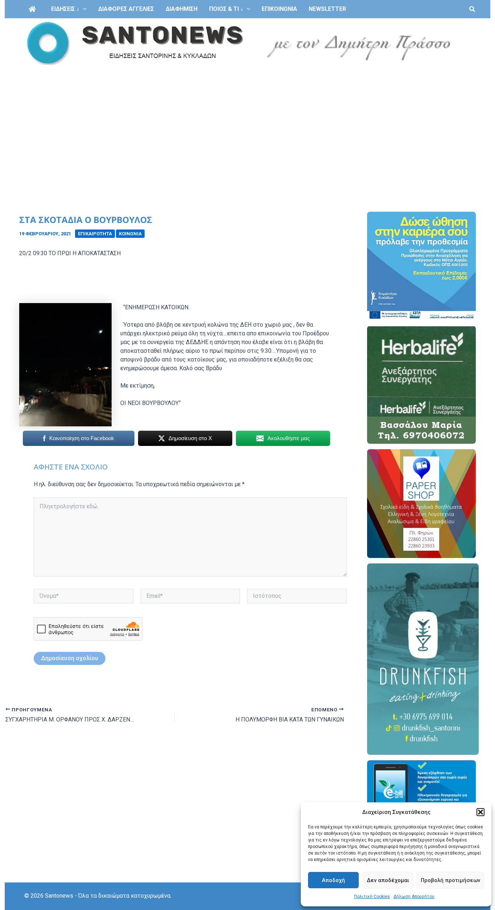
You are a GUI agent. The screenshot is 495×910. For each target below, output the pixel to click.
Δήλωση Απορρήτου (414, 896)
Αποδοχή (333, 880)
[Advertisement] (247, 122)
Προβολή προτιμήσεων (450, 880)
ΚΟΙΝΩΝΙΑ (130, 233)
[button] (480, 812)
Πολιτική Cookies (372, 896)
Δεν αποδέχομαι (388, 880)
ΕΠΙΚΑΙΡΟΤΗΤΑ (95, 233)
